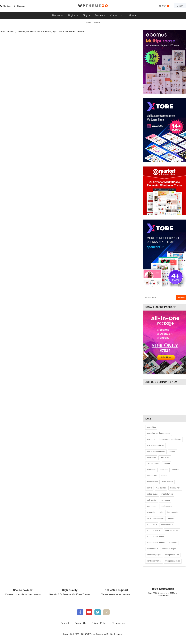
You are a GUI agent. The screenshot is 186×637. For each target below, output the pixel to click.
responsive (151, 512)
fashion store (152, 476)
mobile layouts (167, 494)
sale (161, 512)
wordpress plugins (154, 555)
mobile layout (152, 494)
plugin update (166, 506)
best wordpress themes (156, 451)
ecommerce (151, 470)
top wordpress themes (155, 518)
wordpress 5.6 (152, 549)
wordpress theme (172, 555)
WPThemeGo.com (94, 634)
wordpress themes (154, 561)
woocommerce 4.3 (154, 530)
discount (166, 464)
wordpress (173, 543)
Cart (165, 6)
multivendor (165, 500)
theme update (172, 512)
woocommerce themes (156, 543)
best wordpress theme (155, 445)
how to (149, 488)
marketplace (161, 488)
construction (164, 457)
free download (152, 482)
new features (152, 506)
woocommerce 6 (171, 530)
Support (21, 6)
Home (89, 22)
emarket (175, 470)
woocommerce (167, 524)
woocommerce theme (155, 537)
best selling (151, 427)
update (171, 518)
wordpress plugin (169, 549)
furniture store (167, 482)
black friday (151, 457)
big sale (172, 451)
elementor (164, 470)
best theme (151, 439)
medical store (175, 488)
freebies (164, 476)
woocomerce (152, 524)
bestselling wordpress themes (158, 433)
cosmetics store (153, 464)
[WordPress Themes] (93, 5)
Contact (6, 6)
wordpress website (172, 561)
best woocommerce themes (170, 439)
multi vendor (152, 500)
